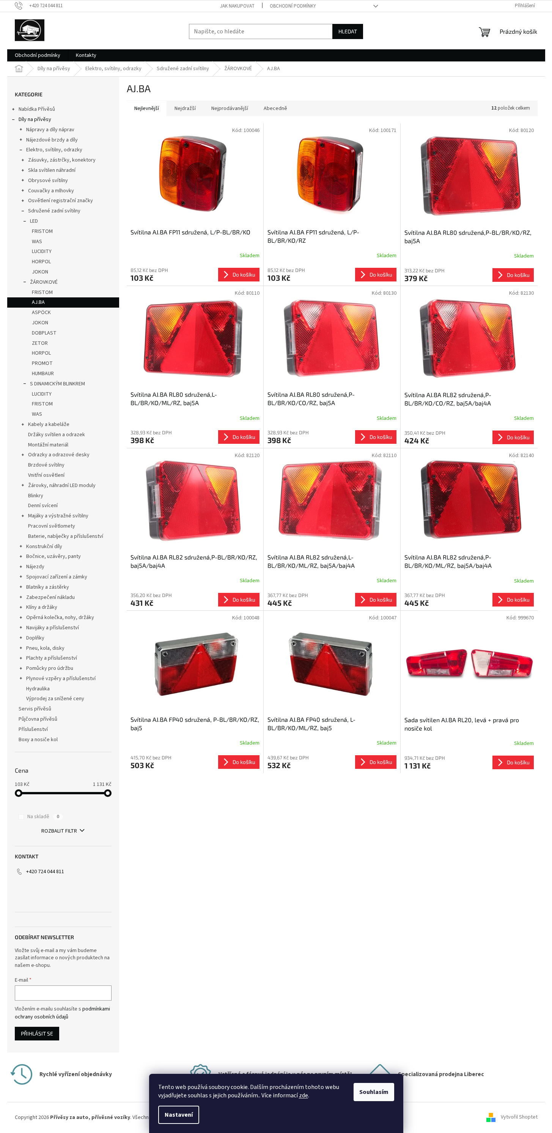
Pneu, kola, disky (45, 648)
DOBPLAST (44, 333)
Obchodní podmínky (293, 6)
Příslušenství (33, 729)
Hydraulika (38, 689)
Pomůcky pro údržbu (49, 668)
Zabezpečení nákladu (50, 597)
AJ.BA (38, 302)
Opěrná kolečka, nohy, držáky (60, 617)
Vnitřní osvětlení (46, 475)
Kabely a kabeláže (48, 424)
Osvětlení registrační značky (60, 200)
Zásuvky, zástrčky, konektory (62, 160)
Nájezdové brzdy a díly (52, 140)
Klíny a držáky (41, 607)
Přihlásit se (37, 1033)
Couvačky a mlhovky (51, 191)
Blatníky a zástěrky (47, 587)
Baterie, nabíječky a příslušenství (65, 536)
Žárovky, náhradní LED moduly (62, 485)
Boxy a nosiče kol (38, 739)
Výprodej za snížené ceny (55, 698)
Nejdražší (185, 108)
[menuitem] (37, 55)
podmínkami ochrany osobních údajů (62, 1012)
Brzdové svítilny (46, 465)
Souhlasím (373, 1092)
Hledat (347, 31)
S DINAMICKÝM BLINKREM (57, 384)
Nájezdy (35, 566)
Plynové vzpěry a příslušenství (61, 678)
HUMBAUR (43, 373)
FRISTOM (42, 231)
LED (34, 221)
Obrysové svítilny (48, 180)
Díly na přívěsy (35, 119)
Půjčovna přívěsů (38, 719)
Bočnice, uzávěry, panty (53, 556)
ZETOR (40, 343)
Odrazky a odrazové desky (59, 455)
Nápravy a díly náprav (50, 130)
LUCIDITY (42, 251)
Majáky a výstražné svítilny (58, 516)
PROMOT (42, 363)
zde (303, 1095)
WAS (37, 241)
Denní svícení (43, 505)
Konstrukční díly (44, 546)
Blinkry (35, 496)
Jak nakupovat (237, 6)
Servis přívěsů (35, 709)
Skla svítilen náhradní (51, 170)
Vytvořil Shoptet (519, 1117)
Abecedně (275, 108)
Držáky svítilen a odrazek (56, 434)
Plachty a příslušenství (51, 658)
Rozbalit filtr (59, 831)
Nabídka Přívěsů (37, 109)
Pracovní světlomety (51, 526)
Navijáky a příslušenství (52, 628)
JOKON (40, 272)
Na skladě (43, 816)
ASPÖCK (41, 312)
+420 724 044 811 (45, 871)
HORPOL (41, 262)
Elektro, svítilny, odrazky (54, 150)
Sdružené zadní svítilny (54, 211)
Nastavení (179, 1115)
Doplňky (35, 638)
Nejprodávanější (229, 108)
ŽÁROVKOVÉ (44, 282)
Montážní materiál (48, 445)
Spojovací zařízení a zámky (56, 577)
